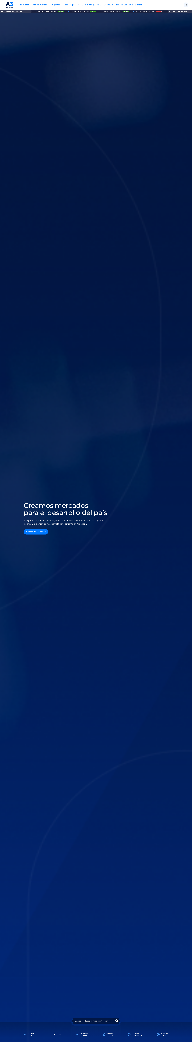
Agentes (56, 5)
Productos (24, 5)
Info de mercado (40, 5)
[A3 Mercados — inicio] (9, 5)
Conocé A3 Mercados (36, 532)
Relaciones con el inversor (129, 5)
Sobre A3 (108, 5)
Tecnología (69, 5)
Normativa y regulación (89, 5)
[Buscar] (186, 4)
